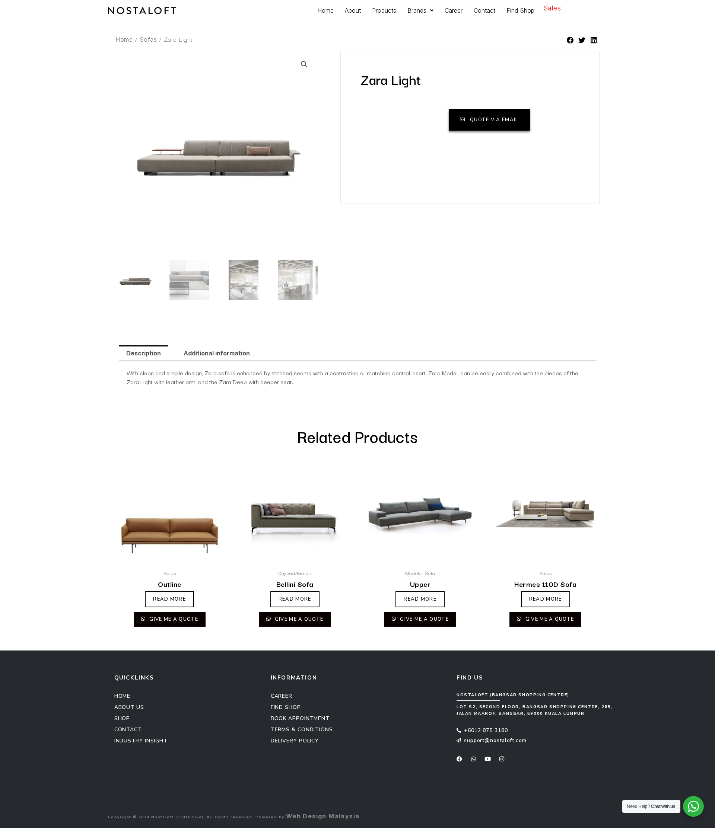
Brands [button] (416, 10)
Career (454, 10)
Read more (169, 599)
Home (325, 10)
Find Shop (520, 10)
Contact (484, 10)
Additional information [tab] (217, 353)
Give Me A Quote (173, 619)
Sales (552, 8)
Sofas (148, 39)
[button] (570, 40)
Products (384, 10)
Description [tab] (143, 353)
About (353, 10)
